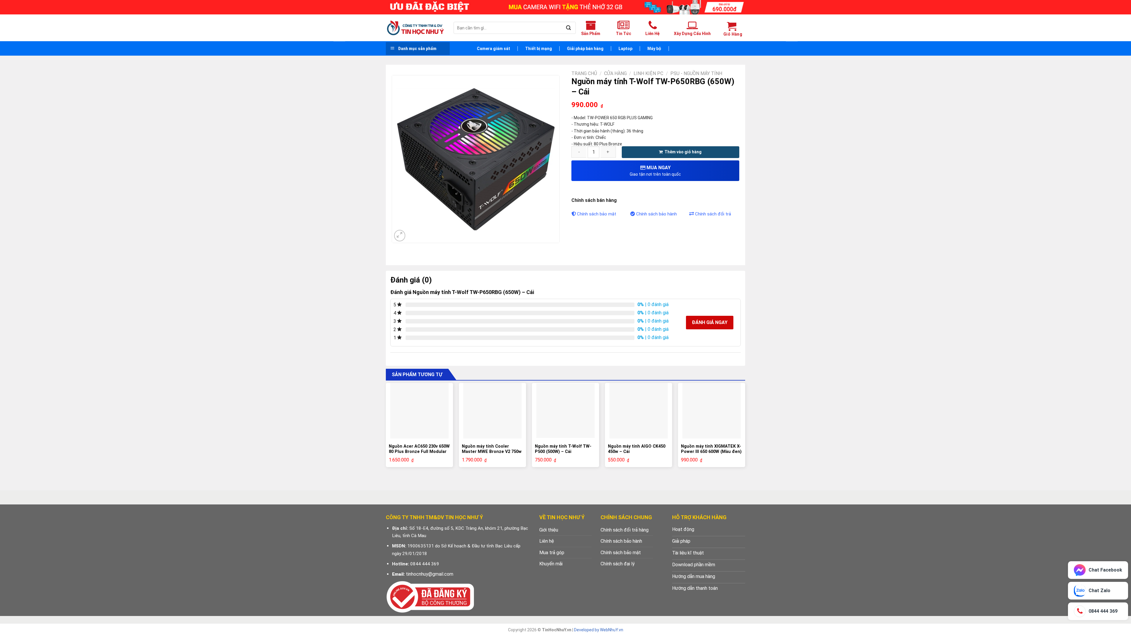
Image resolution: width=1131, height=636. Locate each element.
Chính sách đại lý (618, 564)
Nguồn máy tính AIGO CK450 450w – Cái (636, 449)
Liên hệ (546, 541)
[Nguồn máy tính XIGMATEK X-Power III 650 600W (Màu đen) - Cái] (711, 410)
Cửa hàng (615, 73)
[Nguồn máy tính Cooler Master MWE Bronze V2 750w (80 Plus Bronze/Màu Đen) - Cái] (492, 410)
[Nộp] (568, 28)
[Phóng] (400, 235)
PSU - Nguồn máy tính (696, 73)
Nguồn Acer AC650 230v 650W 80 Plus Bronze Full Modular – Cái (419, 452)
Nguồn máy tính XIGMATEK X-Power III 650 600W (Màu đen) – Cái (711, 452)
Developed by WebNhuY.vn (598, 629)
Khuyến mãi (551, 564)
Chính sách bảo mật (596, 214)
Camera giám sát (493, 48)
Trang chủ (584, 73)
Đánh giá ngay (709, 322)
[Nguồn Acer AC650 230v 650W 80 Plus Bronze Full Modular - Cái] (419, 410)
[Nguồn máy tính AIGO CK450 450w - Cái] (638, 410)
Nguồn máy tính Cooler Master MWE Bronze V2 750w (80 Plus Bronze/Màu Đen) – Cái (492, 454)
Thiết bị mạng (538, 48)
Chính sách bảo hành (656, 214)
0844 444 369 (424, 564)
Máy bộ (654, 48)
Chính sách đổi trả (713, 214)
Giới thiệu (548, 530)
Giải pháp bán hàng (585, 48)
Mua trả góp (551, 552)
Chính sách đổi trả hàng (625, 530)
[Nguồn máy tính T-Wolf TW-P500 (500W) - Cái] (565, 410)
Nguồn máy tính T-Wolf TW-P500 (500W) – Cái (563, 449)
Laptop (625, 48)
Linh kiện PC (648, 73)
